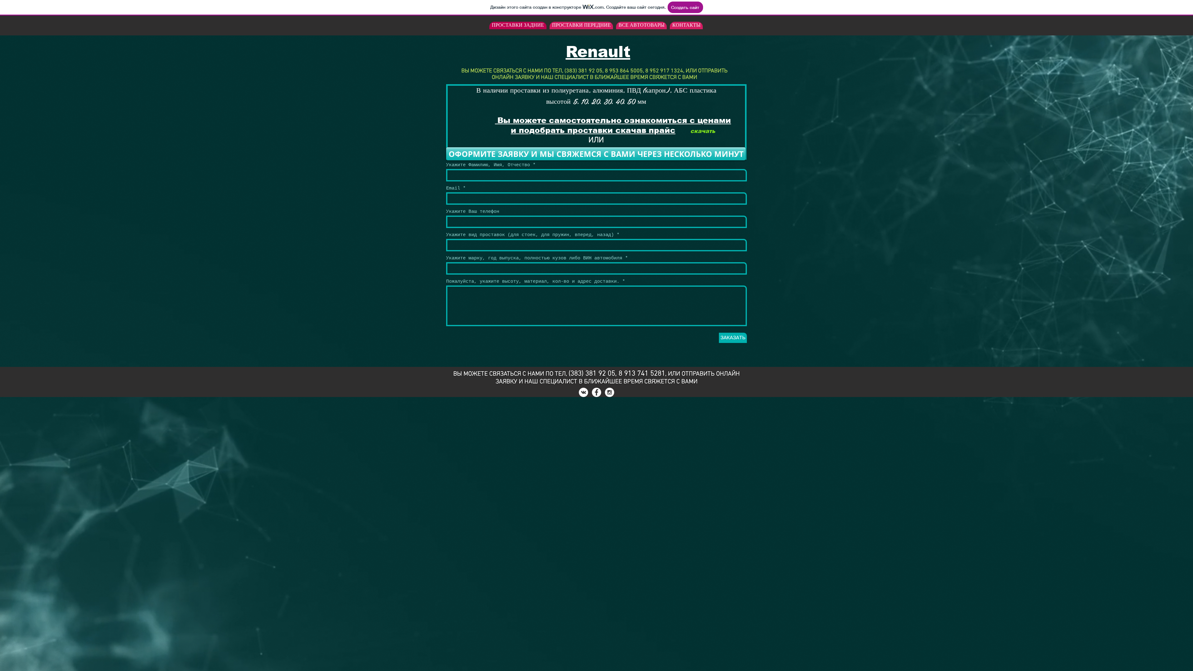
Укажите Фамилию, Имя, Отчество (488, 165)
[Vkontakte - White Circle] (583, 392)
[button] (596, 153)
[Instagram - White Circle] (609, 392)
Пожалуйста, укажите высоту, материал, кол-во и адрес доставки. (534, 281)
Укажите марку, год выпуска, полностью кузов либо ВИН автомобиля (534, 258)
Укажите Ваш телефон (472, 211)
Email (453, 188)
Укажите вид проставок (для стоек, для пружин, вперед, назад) (530, 235)
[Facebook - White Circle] (596, 392)
